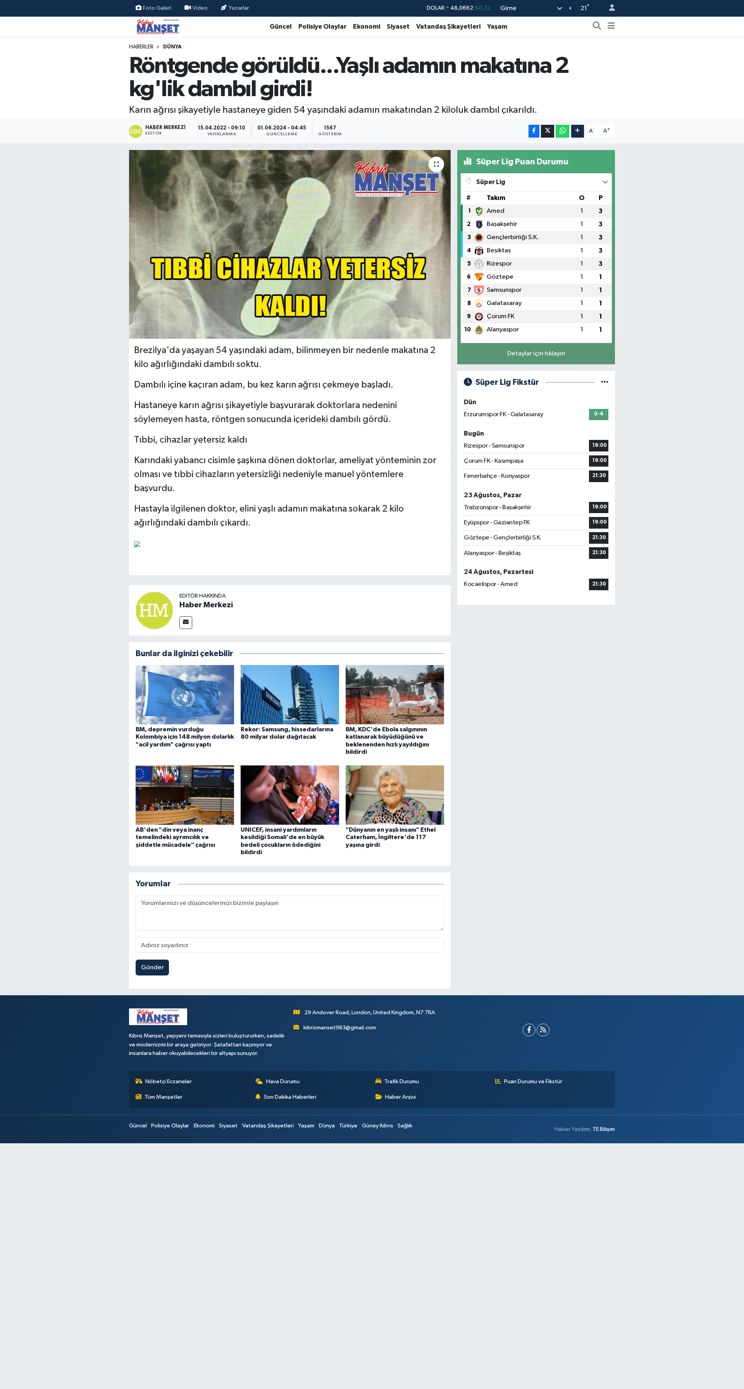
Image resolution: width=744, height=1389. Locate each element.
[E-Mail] (185, 622)
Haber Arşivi (400, 1097)
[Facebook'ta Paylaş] (534, 131)
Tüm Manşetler (164, 1097)
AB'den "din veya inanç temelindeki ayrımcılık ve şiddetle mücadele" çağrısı (175, 837)
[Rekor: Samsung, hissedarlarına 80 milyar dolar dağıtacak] (290, 694)
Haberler (141, 47)
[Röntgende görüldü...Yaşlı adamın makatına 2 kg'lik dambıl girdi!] (290, 244)
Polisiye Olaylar (322, 26)
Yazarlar (239, 8)
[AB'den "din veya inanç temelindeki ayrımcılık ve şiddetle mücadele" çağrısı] (185, 795)
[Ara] (597, 27)
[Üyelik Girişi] (609, 8)
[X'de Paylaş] (547, 131)
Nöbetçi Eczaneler (168, 1081)
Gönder (152, 967)
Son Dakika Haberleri (290, 1097)
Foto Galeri (157, 8)
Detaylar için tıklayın (536, 353)
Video (200, 8)
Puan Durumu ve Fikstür (533, 1081)
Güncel (281, 26)
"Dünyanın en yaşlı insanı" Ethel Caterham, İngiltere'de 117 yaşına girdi (391, 837)
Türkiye (348, 1126)
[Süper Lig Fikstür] (604, 382)
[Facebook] (529, 1030)
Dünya (172, 47)
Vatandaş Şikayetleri (448, 26)
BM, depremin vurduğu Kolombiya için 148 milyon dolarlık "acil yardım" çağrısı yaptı (185, 736)
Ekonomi (366, 26)
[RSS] (543, 1030)
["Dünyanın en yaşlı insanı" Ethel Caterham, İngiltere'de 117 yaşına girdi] (395, 795)
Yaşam (497, 26)
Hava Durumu (283, 1081)
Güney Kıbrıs (377, 1126)
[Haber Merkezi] (154, 610)
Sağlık (405, 1126)
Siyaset (398, 26)
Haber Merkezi (206, 605)
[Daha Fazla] (577, 131)
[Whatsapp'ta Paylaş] (562, 131)
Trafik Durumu (401, 1081)
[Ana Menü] (611, 27)
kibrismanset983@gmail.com (339, 1028)
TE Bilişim (603, 1129)
